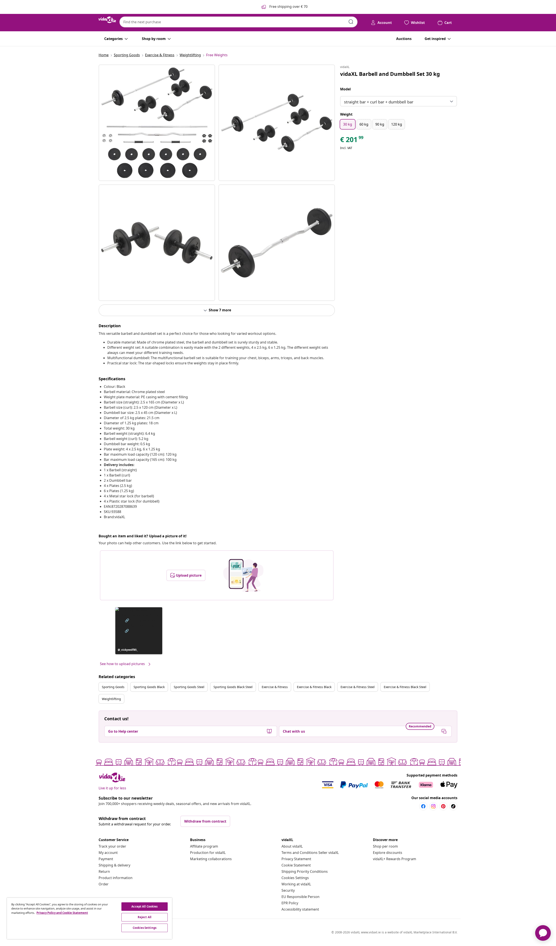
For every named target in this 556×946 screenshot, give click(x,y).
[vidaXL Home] (107, 20)
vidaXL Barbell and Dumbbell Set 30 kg (390, 73)
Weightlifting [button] (111, 699)
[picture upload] (243, 575)
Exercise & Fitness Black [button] (314, 687)
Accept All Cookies (144, 906)
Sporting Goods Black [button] (149, 687)
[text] (352, 140)
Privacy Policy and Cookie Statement (62, 913)
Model (345, 89)
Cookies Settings (295, 877)
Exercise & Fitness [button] (275, 687)
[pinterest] (443, 806)
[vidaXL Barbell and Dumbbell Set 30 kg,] (157, 123)
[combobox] (238, 22)
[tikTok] (453, 806)
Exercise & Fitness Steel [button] (358, 687)
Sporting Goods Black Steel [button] (233, 687)
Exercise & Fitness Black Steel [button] (405, 687)
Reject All (144, 917)
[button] (138, 630)
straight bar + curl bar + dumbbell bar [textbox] (378, 102)
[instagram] (433, 806)
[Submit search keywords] (351, 21)
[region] (89, 918)
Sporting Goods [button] (113, 687)
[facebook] (423, 806)
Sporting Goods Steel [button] (189, 687)
